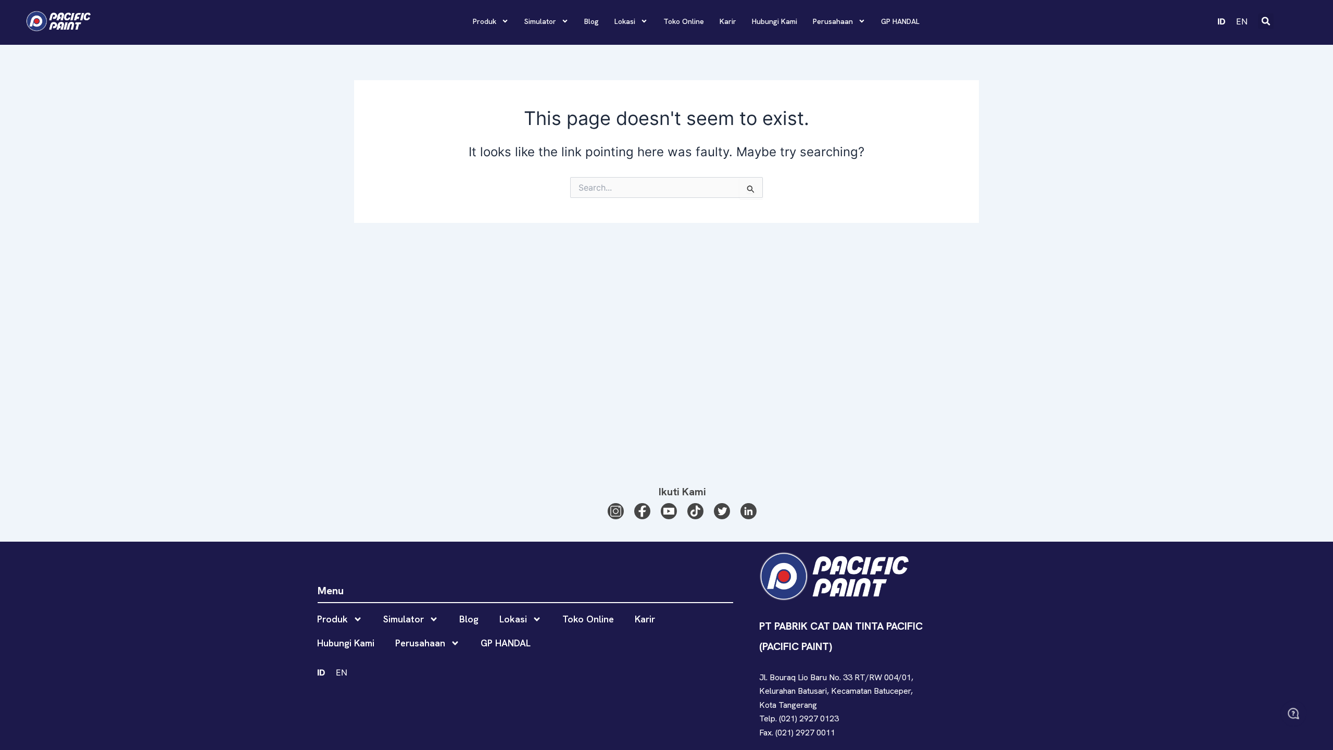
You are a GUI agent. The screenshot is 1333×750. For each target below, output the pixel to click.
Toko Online (683, 21)
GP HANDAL (900, 21)
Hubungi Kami (774, 21)
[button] (1266, 21)
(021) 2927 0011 (805, 732)
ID (1221, 21)
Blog (591, 21)
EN (1242, 21)
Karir (728, 21)
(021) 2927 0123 (809, 718)
